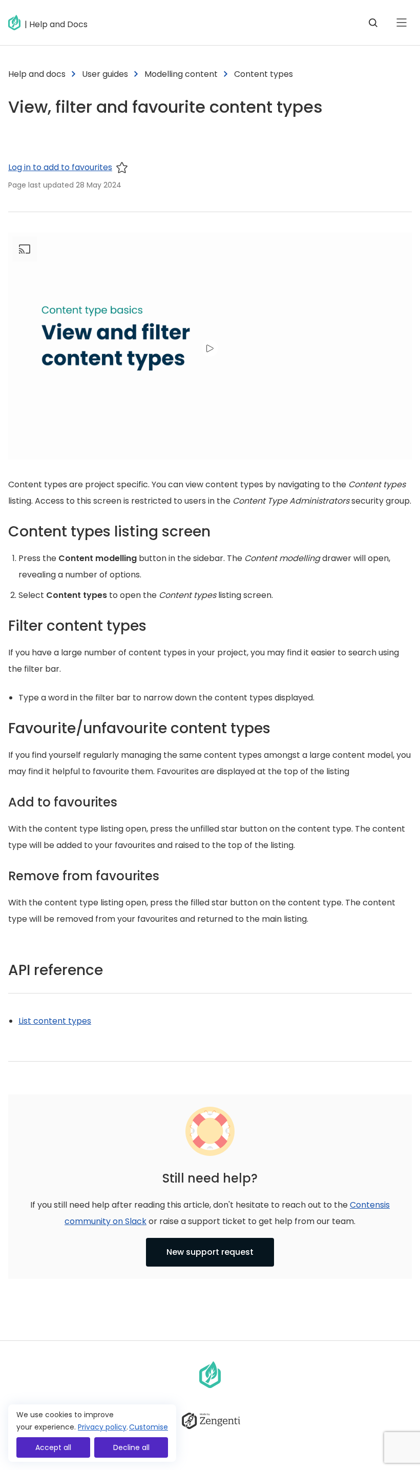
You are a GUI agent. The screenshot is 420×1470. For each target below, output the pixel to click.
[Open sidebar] (401, 22)
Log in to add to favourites (60, 167)
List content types (54, 1021)
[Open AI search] (373, 22)
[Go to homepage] (16, 22)
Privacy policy (102, 1427)
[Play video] (210, 348)
